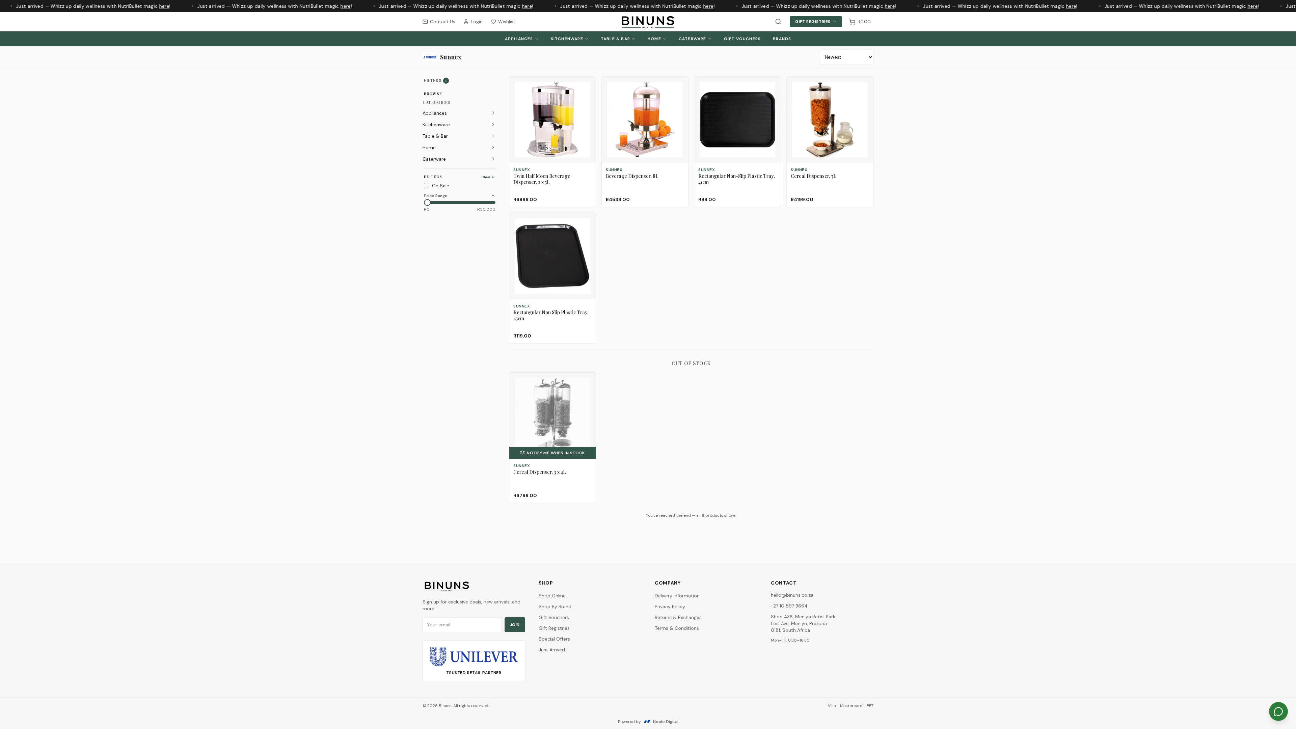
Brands (782, 39)
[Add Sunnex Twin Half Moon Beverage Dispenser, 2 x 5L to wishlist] (587, 84)
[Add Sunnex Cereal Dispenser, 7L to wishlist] (865, 84)
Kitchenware (567, 39)
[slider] (427, 202)
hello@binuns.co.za (792, 595)
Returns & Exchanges (678, 617)
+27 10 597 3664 (789, 606)
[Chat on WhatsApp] (1278, 711)
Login (477, 22)
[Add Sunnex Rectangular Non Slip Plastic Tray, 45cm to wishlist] (587, 221)
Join (515, 624)
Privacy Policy (670, 606)
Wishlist (506, 22)
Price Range (436, 195)
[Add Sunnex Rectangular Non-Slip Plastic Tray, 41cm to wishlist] (772, 84)
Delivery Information (677, 596)
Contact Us (442, 22)
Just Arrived (552, 650)
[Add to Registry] (587, 96)
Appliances (519, 39)
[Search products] (778, 21)
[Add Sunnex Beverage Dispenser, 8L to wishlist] (680, 84)
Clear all (488, 177)
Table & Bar (615, 39)
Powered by (648, 721)
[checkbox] (426, 185)
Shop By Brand (555, 606)
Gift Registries (813, 21)
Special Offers (554, 639)
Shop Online (552, 596)
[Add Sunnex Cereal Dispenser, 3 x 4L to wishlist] (587, 380)
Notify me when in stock (556, 453)
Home (654, 39)
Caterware (692, 39)
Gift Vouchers (742, 39)
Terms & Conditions (677, 628)
